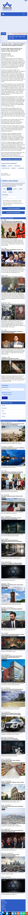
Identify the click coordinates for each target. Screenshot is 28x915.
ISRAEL (3, 405)
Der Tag (3, 904)
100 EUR (10, 192)
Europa (20, 36)
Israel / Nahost (4, 902)
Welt (13, 38)
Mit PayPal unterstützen (13, 208)
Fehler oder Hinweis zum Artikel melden (11, 159)
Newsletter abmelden (7, 394)
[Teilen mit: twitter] (4, 913)
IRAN (3, 410)
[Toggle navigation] (24, 14)
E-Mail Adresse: (5, 387)
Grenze (10, 165)
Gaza (19, 148)
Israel (16, 36)
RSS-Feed (3, 909)
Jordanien (21, 168)
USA (10, 38)
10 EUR (9, 189)
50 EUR (4, 192)
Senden (5, 397)
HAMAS (3, 416)
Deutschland (11, 36)
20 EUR (15, 189)
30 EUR (20, 189)
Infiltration (5, 168)
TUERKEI (4, 413)
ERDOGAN (4, 408)
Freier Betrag (5, 194)
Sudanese (17, 165)
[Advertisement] (14, 24)
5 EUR (4, 189)
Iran (24, 36)
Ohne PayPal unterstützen (13, 212)
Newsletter (3, 908)
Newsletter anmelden (7, 392)
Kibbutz (13, 168)
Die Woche (3, 905)
